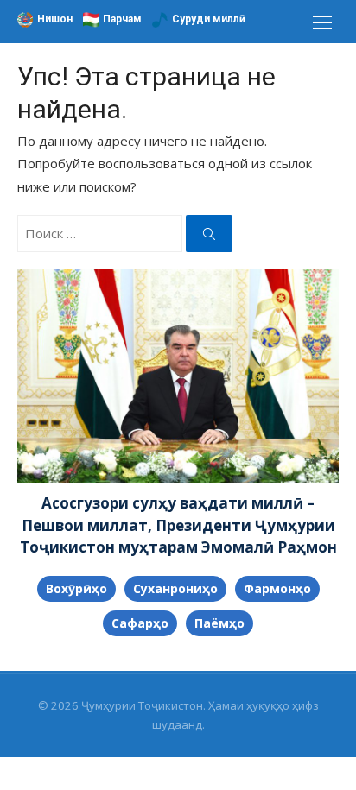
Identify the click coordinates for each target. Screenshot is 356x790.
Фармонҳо (277, 588)
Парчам (122, 19)
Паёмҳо (219, 623)
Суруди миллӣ (208, 19)
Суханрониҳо (175, 588)
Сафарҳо (139, 623)
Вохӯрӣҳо (76, 588)
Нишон (55, 19)
